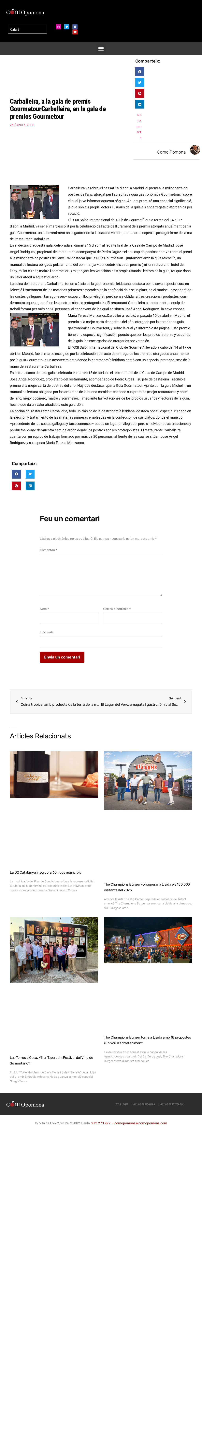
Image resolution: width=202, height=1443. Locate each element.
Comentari (48, 550)
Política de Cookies (143, 1104)
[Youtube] (75, 31)
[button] (101, 48)
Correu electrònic (117, 609)
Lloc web (46, 632)
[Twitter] (66, 26)
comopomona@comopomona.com (140, 1123)
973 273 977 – (102, 1123)
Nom (44, 609)
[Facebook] (75, 26)
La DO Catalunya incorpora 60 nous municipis (45, 872)
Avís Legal (122, 1104)
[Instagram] (58, 26)
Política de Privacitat (171, 1104)
